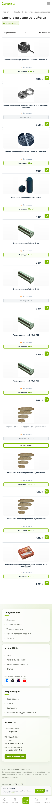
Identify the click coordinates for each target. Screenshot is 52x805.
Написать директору (15, 756)
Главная (5, 12)
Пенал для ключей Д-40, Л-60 (26, 243)
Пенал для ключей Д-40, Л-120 (26, 335)
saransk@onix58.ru (13, 750)
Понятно (40, 791)
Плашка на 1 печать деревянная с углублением (26, 427)
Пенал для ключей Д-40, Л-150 (26, 381)
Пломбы (17, 12)
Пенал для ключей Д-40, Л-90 (26, 289)
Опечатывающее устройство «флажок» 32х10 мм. (26, 59)
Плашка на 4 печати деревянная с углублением (26, 519)
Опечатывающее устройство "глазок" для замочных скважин (26, 106)
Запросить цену (26, 445)
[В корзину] (47, 78)
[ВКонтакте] (7, 680)
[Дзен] (12, 680)
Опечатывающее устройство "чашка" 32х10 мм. (26, 151)
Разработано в (8, 784)
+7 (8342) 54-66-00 (14, 743)
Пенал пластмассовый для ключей (26, 197)
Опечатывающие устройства (37, 12)
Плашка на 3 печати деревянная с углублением (26, 473)
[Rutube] (18, 680)
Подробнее (15, 793)
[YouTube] (24, 680)
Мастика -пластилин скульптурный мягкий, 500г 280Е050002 (26, 566)
